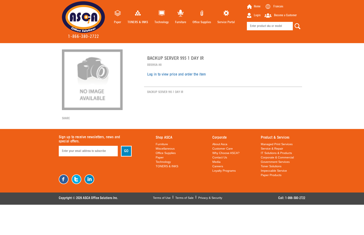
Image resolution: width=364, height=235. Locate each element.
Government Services (275, 161)
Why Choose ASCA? (226, 153)
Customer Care (222, 148)
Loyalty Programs (224, 170)
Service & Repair (272, 148)
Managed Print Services (277, 144)
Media (216, 161)
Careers (217, 166)
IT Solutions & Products (276, 153)
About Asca (219, 144)
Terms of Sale (184, 197)
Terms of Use (162, 197)
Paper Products (271, 175)
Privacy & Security (210, 197)
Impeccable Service (274, 170)
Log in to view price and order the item (176, 74)
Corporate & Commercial (277, 157)
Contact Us (219, 157)
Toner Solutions (271, 166)
